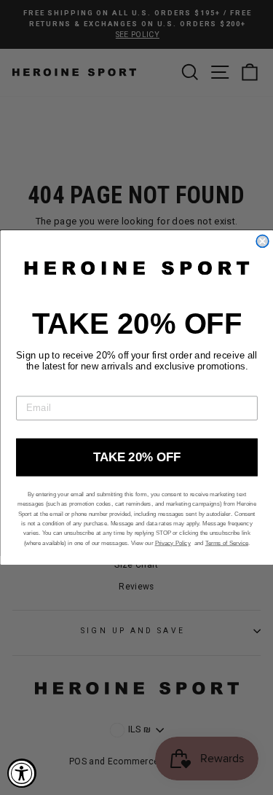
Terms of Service (226, 543)
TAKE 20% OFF (137, 456)
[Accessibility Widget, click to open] (21, 773)
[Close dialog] (262, 241)
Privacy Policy (172, 543)
